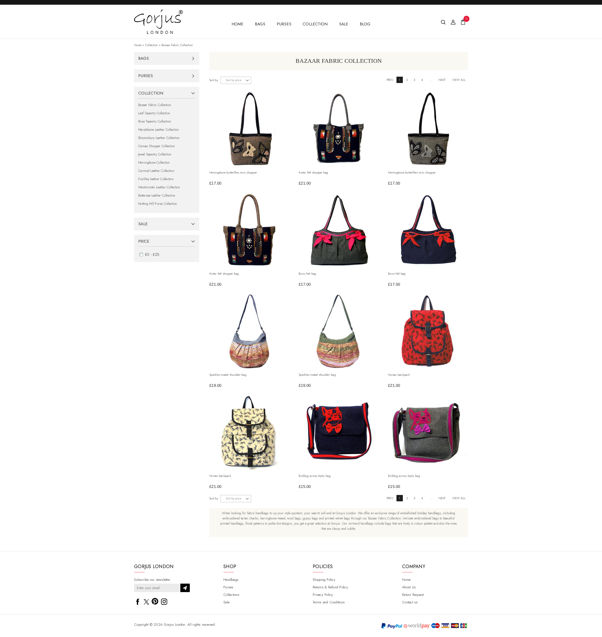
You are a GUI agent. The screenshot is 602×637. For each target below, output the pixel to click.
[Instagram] (164, 600)
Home (137, 45)
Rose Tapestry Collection (154, 121)
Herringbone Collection (154, 162)
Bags (260, 24)
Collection (315, 24)
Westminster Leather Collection (159, 187)
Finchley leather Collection (156, 179)
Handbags (230, 579)
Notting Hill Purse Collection (157, 203)
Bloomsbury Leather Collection (158, 137)
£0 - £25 (152, 254)
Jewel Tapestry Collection (154, 154)
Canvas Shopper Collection (156, 146)
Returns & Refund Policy (330, 587)
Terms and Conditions (329, 602)
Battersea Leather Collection (156, 195)
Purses (284, 24)
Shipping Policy (324, 579)
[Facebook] (137, 600)
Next (442, 80)
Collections (231, 594)
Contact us (410, 602)
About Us (409, 587)
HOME (238, 24)
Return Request (413, 594)
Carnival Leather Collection (156, 170)
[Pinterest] (155, 600)
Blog (365, 24)
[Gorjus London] (158, 12)
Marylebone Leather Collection (158, 129)
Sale (344, 24)
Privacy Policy (323, 594)
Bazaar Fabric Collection (177, 45)
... (431, 80)
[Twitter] (146, 601)
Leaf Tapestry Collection (154, 113)
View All (459, 80)
